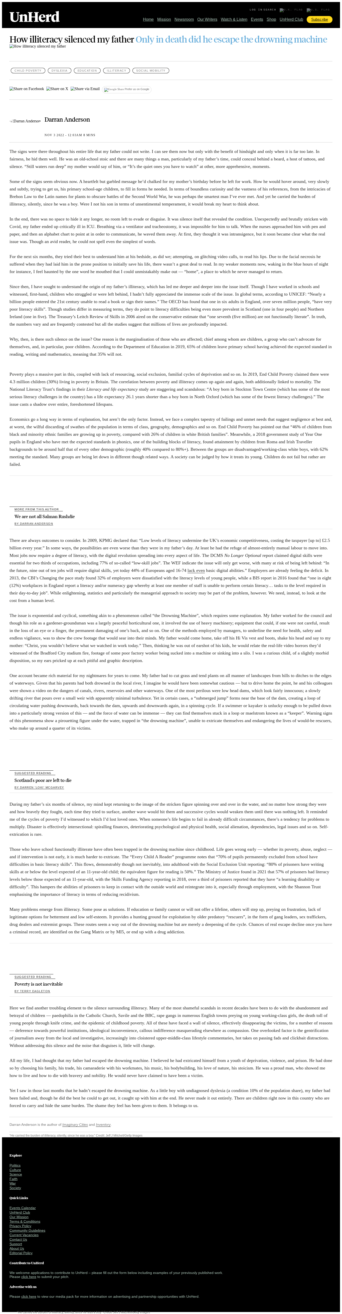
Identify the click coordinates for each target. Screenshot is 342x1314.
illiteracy (116, 70)
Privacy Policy (20, 1226)
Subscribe (319, 19)
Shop (271, 19)
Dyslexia (60, 70)
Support (16, 1244)
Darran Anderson (67, 119)
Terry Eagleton (32, 991)
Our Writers (207, 19)
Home (148, 19)
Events (257, 19)
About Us (17, 1248)
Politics (15, 1165)
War (13, 1183)
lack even (196, 570)
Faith (14, 1179)
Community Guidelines (27, 1230)
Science (16, 1174)
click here (28, 1277)
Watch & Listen (234, 19)
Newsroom (184, 19)
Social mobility (150, 70)
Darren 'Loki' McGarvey (39, 787)
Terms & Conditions (25, 1221)
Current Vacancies (24, 1235)
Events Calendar (23, 1208)
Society (15, 1188)
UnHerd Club (291, 19)
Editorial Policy (21, 1253)
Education (87, 70)
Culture (15, 1170)
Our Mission (19, 1217)
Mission (164, 19)
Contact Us (18, 1239)
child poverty (28, 70)
